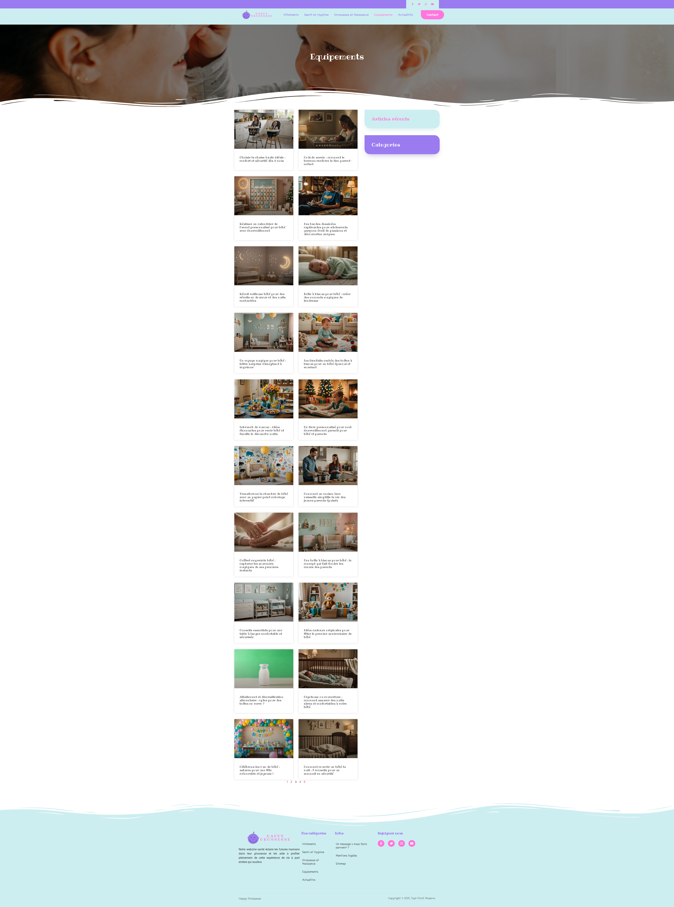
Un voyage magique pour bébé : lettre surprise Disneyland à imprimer (263, 364)
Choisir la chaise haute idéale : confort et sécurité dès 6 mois (262, 159)
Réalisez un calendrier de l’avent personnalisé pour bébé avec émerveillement (262, 227)
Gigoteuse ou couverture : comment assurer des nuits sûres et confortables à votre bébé (325, 702)
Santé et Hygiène (316, 14)
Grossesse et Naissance (351, 14)
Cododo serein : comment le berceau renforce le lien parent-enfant (328, 160)
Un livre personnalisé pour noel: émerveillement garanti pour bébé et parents (328, 430)
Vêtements (291, 14)
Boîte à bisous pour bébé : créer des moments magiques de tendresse (327, 297)
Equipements (383, 14)
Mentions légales (346, 855)
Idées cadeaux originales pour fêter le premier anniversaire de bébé (328, 633)
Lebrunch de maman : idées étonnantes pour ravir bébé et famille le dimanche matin (262, 430)
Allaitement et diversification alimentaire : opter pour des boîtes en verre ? (261, 700)
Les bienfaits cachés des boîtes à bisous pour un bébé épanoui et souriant (328, 364)
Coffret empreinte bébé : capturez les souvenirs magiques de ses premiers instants (259, 565)
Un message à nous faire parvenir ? (351, 846)
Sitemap (341, 864)
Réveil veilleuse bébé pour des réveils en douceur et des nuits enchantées (263, 297)
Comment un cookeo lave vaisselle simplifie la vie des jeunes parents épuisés (325, 497)
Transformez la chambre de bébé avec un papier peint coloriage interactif (264, 497)
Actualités (405, 14)
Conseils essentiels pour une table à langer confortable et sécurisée (261, 633)
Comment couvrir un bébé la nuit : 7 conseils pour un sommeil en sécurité (325, 770)
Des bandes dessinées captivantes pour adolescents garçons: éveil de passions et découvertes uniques (326, 229)
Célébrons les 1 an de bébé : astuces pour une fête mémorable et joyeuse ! (260, 770)
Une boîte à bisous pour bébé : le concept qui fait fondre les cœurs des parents (328, 563)
